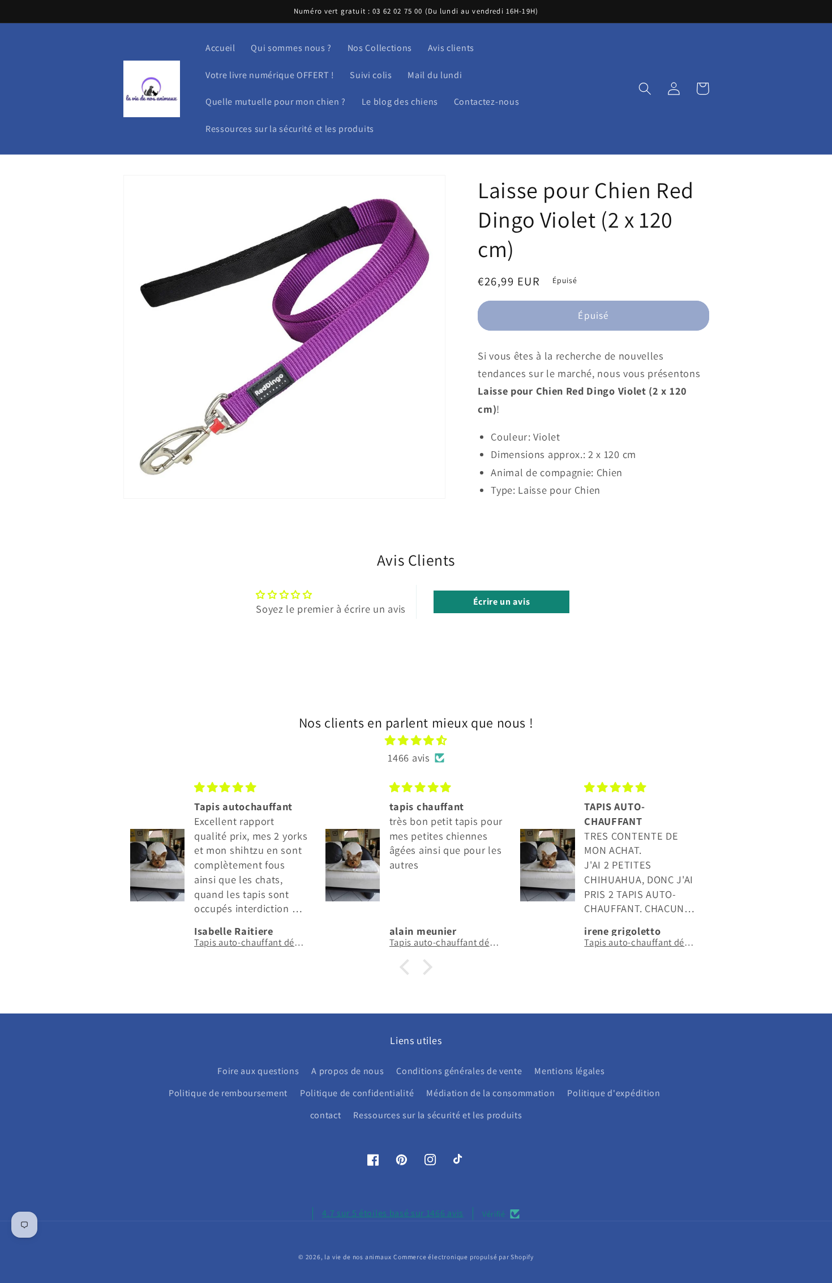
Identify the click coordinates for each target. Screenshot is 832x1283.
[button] (645, 88)
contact (325, 1115)
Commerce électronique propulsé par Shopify (463, 1256)
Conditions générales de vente (459, 1071)
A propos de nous (347, 1071)
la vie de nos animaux (357, 1256)
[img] (416, 740)
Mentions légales (569, 1071)
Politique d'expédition (613, 1093)
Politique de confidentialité (357, 1093)
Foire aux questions (258, 1071)
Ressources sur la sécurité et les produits (437, 1115)
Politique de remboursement (228, 1093)
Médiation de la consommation (490, 1093)
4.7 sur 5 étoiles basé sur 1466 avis (393, 1213)
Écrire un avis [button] (501, 602)
